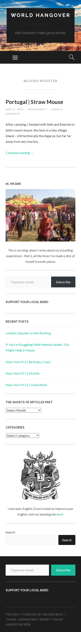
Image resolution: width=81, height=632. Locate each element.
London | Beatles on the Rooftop (28, 333)
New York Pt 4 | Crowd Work (26, 385)
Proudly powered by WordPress (34, 614)
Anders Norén (18, 624)
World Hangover (40, 15)
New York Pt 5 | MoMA (22, 373)
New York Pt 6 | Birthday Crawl (28, 362)
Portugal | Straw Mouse (34, 102)
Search (10, 532)
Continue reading (20, 153)
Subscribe (63, 282)
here (59, 514)
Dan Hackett (37, 109)
